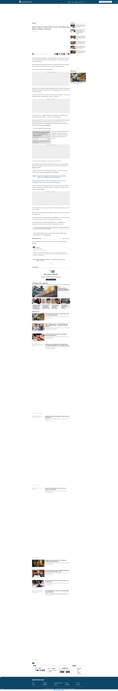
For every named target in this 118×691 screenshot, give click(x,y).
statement (56, 172)
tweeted (63, 131)
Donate (80, 2)
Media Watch (67, 684)
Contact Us (78, 669)
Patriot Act (62, 259)
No (37, 137)
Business (55, 684)
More (38, 249)
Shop (83, 2)
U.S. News (42, 260)
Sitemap (61, 688)
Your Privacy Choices (60, 690)
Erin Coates (38, 247)
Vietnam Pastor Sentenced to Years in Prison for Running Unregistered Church (80, 51)
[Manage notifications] (2, 689)
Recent (41, 249)
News (72, 2)
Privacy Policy (58, 688)
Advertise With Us (79, 673)
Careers (78, 670)
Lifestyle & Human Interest (58, 682)
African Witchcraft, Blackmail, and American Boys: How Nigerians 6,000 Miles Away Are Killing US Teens (57, 345)
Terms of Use (36, 142)
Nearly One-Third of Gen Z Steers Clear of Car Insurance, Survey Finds (55, 489)
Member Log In (108, 1)
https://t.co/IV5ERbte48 (45, 125)
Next (33, 663)
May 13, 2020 (48, 128)
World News (45, 682)
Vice (60, 219)
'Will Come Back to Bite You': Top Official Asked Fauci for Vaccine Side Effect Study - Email (81, 37)
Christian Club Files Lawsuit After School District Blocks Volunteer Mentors (80, 47)
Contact (44, 249)
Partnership (78, 672)
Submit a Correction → (66, 238)
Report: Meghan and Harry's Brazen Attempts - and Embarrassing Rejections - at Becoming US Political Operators (80, 31)
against (55, 212)
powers (33, 165)
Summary (35, 249)
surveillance (55, 89)
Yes (34, 137)
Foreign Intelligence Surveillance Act (44, 259)
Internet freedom (56, 259)
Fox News (58, 66)
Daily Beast (34, 167)
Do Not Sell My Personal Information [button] (71, 688)
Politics (33, 682)
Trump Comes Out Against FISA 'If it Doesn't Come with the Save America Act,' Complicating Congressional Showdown (51, 176)
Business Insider (40, 189)
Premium (69, 2)
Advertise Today (47, 234)
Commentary (76, 2)
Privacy (37, 260)
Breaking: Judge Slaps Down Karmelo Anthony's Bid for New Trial (81, 26)
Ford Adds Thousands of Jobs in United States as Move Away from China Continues (81, 42)
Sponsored (78, 684)
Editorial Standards (79, 668)
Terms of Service (64, 688)
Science (66, 682)
